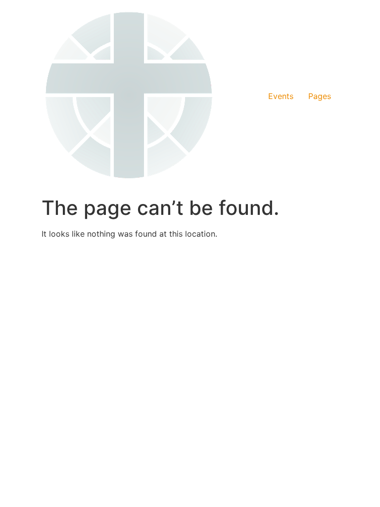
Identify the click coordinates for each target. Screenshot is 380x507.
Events (280, 96)
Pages (319, 96)
